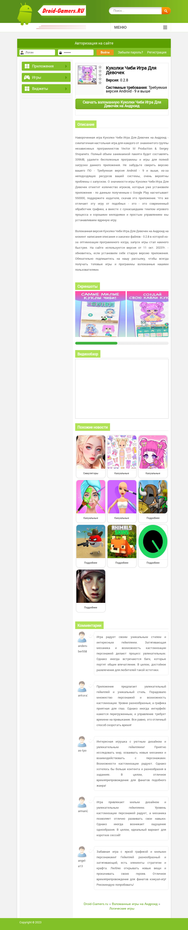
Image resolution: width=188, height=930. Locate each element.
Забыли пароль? (130, 52)
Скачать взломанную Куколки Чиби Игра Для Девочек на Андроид (122, 104)
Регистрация (156, 52)
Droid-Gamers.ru (96, 904)
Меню (120, 27)
